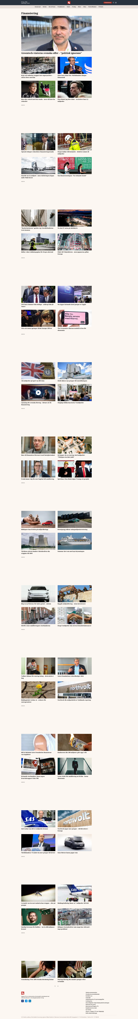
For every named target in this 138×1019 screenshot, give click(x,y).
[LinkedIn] (30, 1001)
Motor (79, 6)
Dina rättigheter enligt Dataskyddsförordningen (97, 1003)
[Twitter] (26, 1001)
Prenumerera (108, 2)
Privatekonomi (61, 6)
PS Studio (101, 6)
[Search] (113, 3)
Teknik (68, 6)
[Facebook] (22, 1001)
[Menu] (116, 3)
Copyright (88, 997)
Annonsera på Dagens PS (92, 1006)
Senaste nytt (37, 6)
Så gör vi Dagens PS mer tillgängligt (95, 1011)
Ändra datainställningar (91, 1013)
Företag (74, 6)
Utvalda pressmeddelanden (92, 994)
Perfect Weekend (92, 6)
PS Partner (88, 1009)
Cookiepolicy (89, 1001)
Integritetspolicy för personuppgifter (95, 999)
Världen (45, 6)
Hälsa (84, 6)
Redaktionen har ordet (91, 1008)
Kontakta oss (89, 996)
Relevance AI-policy (91, 1004)
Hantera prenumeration (91, 992)
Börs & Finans (52, 6)
